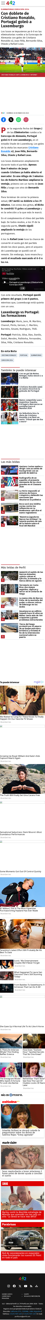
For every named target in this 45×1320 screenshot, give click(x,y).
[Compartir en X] (11, 119)
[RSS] (31, 1286)
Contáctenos (6, 1296)
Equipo (26, 1294)
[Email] (26, 119)
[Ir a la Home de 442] (10, 4)
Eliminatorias (36, 355)
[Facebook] (14, 1286)
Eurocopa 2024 (7, 360)
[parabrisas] (22, 1225)
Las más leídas (10, 462)
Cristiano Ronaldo (9, 355)
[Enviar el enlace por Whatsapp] (18, 119)
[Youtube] (25, 1286)
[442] (22, 1279)
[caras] (22, 1184)
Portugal (23, 355)
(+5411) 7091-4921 (16, 1314)
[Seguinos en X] (20, 1286)
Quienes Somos (7, 1294)
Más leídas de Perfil (13, 567)
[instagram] (8, 1286)
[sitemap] (36, 1286)
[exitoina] (22, 1102)
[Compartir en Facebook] (3, 119)
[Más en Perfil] (16, 1095)
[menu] (3, 3)
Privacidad (5, 1298)
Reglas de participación (32, 1296)
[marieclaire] (22, 1143)
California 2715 (15, 1311)
